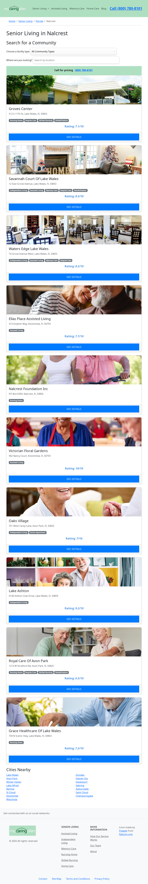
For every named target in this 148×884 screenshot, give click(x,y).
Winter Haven (13, 782)
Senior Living (25, 21)
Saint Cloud (82, 792)
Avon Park (11, 778)
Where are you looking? (19, 60)
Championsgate (84, 795)
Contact (43, 878)
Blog (103, 8)
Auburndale (82, 789)
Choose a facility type (17, 51)
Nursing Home (69, 854)
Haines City (82, 778)
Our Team (95, 845)
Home (12, 21)
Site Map (56, 878)
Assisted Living (59, 8)
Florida (39, 21)
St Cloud (10, 792)
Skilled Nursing (69, 860)
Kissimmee (12, 795)
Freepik (123, 830)
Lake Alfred (12, 785)
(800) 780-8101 (84, 70)
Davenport (81, 782)
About (93, 851)
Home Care (93, 8)
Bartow (10, 789)
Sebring (80, 785)
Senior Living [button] (40, 8)
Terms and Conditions (78, 878)
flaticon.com (126, 834)
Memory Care (77, 8)
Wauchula (11, 799)
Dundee (80, 775)
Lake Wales (12, 775)
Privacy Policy (102, 878)
